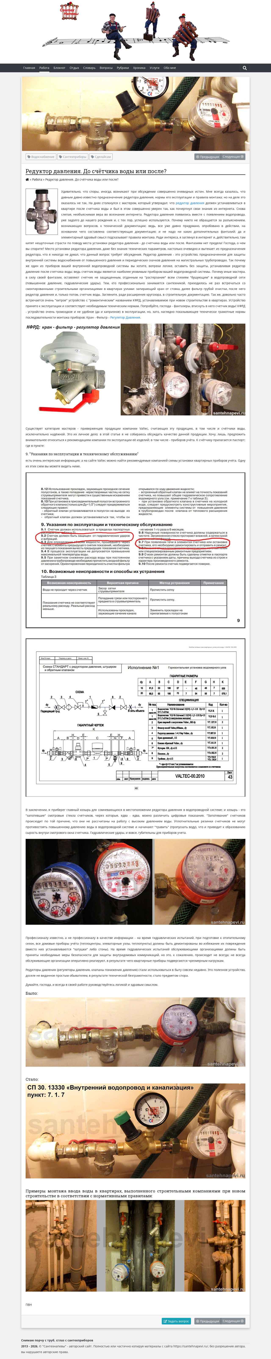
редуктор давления (190, 203)
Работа (37, 179)
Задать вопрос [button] (178, 1321)
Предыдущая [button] (209, 157)
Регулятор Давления (125, 317)
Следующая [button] (232, 157)
